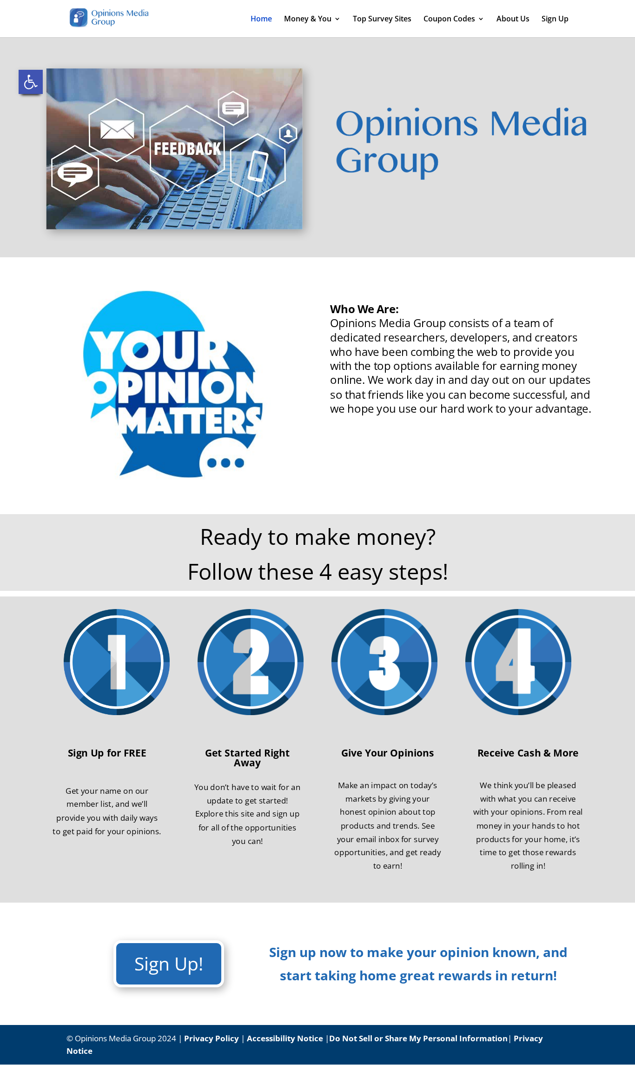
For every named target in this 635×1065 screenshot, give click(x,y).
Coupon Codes (449, 19)
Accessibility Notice (285, 1038)
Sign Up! (168, 963)
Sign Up (555, 19)
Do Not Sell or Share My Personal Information (418, 1038)
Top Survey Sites (382, 19)
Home (261, 19)
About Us (512, 19)
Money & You (307, 19)
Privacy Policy (211, 1038)
